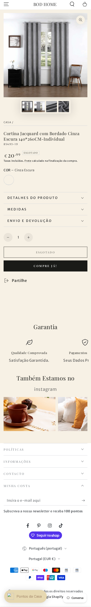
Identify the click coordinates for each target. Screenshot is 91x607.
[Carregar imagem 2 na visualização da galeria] (39, 106)
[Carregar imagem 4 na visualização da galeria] (63, 106)
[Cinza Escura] (9, 180)
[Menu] (6, 4)
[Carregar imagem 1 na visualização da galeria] (27, 106)
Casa (7, 122)
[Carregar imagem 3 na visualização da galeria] (51, 106)
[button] (72, 4)
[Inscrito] (84, 500)
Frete (28, 160)
